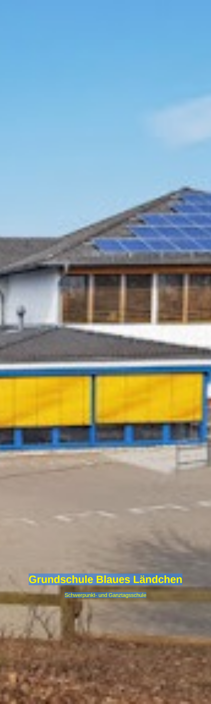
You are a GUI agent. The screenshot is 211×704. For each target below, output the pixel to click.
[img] (105, 352)
